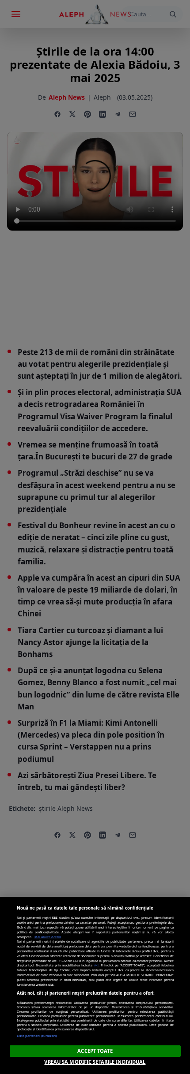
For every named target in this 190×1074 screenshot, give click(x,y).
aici (96, 965)
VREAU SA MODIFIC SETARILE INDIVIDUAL (94, 1062)
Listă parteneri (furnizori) (37, 1035)
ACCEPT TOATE (94, 1051)
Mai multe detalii (47, 937)
